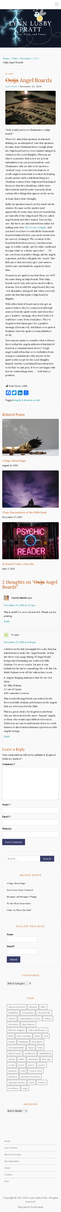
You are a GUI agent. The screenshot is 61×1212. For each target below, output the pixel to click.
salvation (12, 1076)
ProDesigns (37, 1207)
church (11, 1018)
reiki (23, 1070)
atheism (33, 1007)
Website (7, 828)
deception (13, 1024)
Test (6, 1181)
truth (31, 1082)
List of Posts (10, 1147)
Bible (43, 1007)
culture (48, 1018)
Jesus (40, 1047)
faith (10, 1036)
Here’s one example (35, 227)
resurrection (35, 1070)
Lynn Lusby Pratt (30, 26)
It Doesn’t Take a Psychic (18, 564)
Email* (11, 946)
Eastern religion (16, 1030)
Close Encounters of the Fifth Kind (24, 512)
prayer (41, 1065)
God (46, 1036)
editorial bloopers (37, 1030)
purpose (12, 1070)
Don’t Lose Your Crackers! (20, 890)
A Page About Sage (14, 460)
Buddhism (13, 1012)
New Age (46, 1059)
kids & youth (14, 1053)
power (31, 1065)
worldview (13, 1088)
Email (6, 816)
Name (6, 804)
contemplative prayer (30, 1018)
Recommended (11, 1161)
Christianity (28, 1012)
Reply (7, 621)
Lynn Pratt (11, 86)
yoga (25, 1088)
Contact (8, 1174)
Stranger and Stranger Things (22, 896)
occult (9, 74)
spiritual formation (30, 1076)
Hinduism (23, 1041)
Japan (30, 1047)
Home (7, 1141)
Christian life (43, 1012)
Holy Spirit (37, 1041)
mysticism (33, 1059)
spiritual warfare (16, 1082)
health (11, 1041)
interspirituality (16, 1047)
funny (37, 1036)
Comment (8, 764)
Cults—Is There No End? (19, 910)
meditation (30, 1053)
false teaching (24, 1036)
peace (21, 1065)
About (7, 1168)
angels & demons (23, 400)
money (11, 1059)
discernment (28, 1024)
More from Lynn (12, 1154)
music (21, 1059)
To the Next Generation (19, 903)
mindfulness (45, 1053)
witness (42, 1082)
